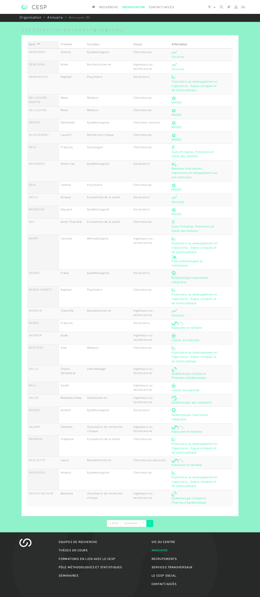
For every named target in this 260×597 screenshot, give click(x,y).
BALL (33, 385)
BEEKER (35, 122)
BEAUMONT (37, 164)
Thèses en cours (73, 550)
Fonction (93, 44)
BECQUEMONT (39, 135)
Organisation (133, 7)
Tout (119, 30)
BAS (32, 222)
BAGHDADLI (37, 472)
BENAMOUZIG (38, 77)
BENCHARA (37, 64)
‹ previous (130, 523)
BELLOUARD (38, 110)
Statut (137, 44)
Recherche (108, 7)
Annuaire (55, 18)
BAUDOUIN (36, 209)
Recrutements (164, 559)
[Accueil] (34, 7)
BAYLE (33, 197)
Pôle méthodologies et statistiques (90, 567)
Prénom (66, 44)
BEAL (33, 185)
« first (113, 523)
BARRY (34, 238)
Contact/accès (161, 7)
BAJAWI (34, 427)
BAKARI (34, 410)
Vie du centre (163, 542)
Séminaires (68, 575)
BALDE (34, 398)
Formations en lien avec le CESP (87, 559)
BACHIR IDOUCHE (41, 493)
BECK (33, 147)
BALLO (34, 369)
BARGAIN (35, 310)
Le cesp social (164, 575)
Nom (32, 44)
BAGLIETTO (37, 460)
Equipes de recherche (78, 542)
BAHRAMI (35, 439)
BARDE (34, 323)
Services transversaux (172, 567)
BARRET (35, 273)
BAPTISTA (36, 347)
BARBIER (35, 335)
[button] (212, 7)
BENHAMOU (37, 52)
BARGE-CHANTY (40, 289)
